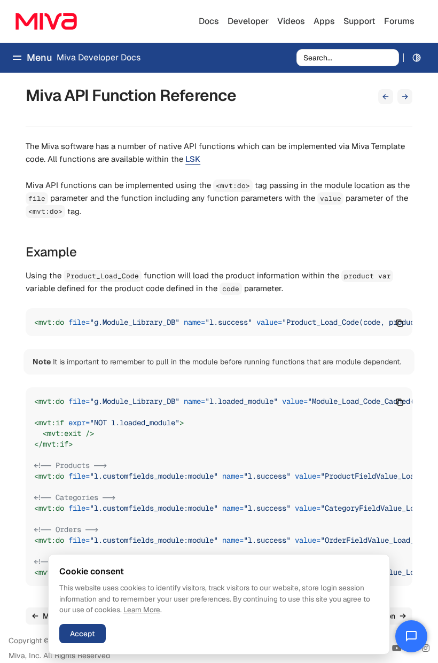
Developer (248, 21)
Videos (291, 21)
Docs (209, 21)
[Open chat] (411, 636)
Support (359, 21)
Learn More (141, 609)
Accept (82, 633)
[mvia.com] (46, 21)
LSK (192, 159)
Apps (324, 21)
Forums (399, 21)
